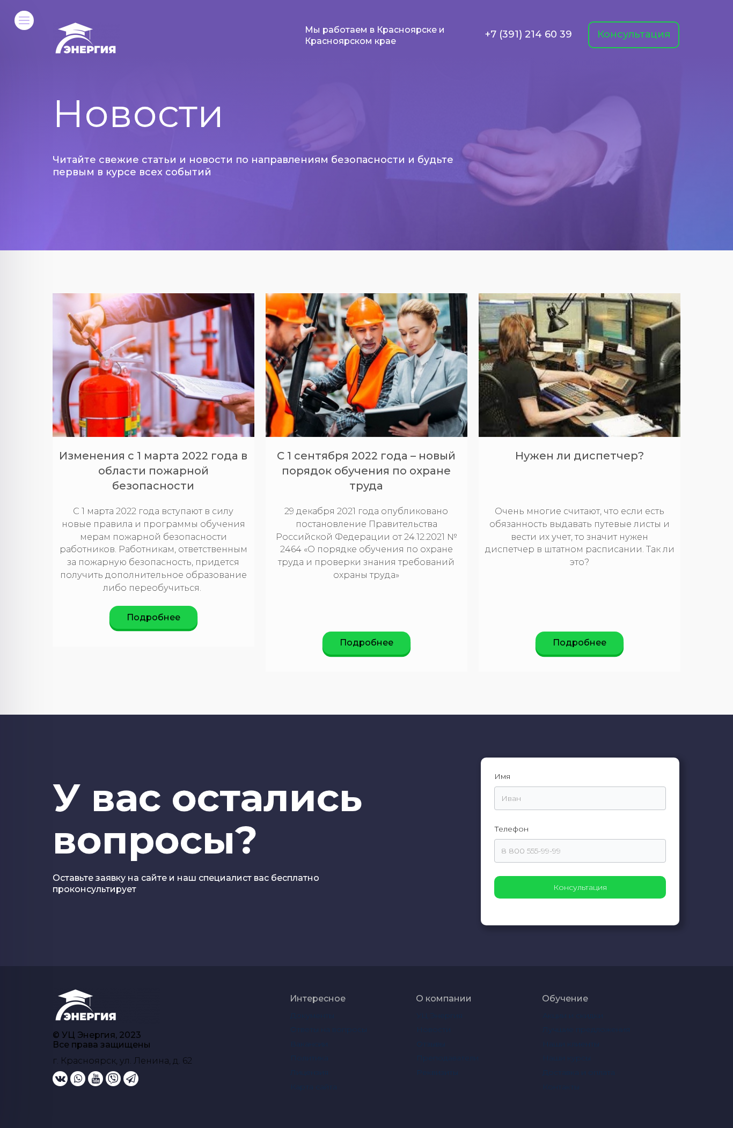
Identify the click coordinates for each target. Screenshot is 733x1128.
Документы (312, 1015)
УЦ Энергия (439, 1015)
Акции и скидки (573, 1015)
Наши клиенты (571, 1044)
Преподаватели (447, 1058)
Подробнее (153, 617)
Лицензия (309, 1072)
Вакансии (309, 1044)
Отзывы (430, 1044)
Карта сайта (313, 1087)
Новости (433, 1029)
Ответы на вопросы (328, 1029)
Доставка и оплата (579, 1072)
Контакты (561, 1087)
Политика (309, 1058)
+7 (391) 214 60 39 (528, 34)
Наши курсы (567, 1058)
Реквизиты (437, 1072)
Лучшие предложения (586, 1029)
